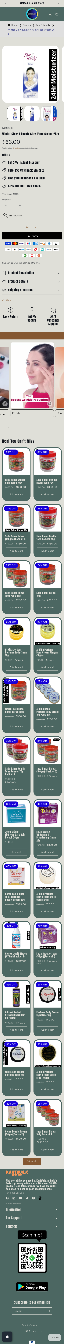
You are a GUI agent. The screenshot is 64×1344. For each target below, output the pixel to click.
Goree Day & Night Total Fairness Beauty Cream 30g (15, 897)
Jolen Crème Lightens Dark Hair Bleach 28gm (15, 834)
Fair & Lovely (43, 25)
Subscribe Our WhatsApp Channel (21, 262)
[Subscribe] (49, 1311)
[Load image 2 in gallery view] (32, 113)
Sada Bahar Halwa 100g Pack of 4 (46, 1133)
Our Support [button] (14, 1218)
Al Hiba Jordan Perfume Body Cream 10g (16, 652)
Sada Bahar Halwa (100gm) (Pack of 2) (46, 770)
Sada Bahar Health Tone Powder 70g (46, 538)
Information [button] (13, 1209)
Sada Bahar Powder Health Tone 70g (46, 481)
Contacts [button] (12, 1226)
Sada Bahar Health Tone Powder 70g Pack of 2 (15, 771)
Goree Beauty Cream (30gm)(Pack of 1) (16, 1133)
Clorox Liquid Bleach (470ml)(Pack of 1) (16, 955)
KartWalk (17, 1204)
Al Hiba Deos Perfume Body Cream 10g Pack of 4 (47, 712)
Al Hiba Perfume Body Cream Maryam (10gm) (47, 652)
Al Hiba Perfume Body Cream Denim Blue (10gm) (46, 1075)
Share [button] (9, 300)
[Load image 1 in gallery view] (15, 113)
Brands (27, 25)
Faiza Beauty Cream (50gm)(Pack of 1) (46, 955)
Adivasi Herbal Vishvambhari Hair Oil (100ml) (15, 1015)
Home (14, 25)
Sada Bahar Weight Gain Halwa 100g (15, 481)
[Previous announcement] (5, 3)
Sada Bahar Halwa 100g (46, 594)
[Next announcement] (58, 3)
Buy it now (32, 235)
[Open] (7, 1337)
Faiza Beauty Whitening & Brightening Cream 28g (46, 836)
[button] (6, 14)
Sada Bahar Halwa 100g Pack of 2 (14, 594)
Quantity (6, 199)
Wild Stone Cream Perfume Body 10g (14, 1073)
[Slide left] (3, 114)
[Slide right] (60, 114)
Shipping (16, 148)
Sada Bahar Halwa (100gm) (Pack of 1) (15, 538)
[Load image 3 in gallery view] (49, 113)
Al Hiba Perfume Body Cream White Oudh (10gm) (46, 897)
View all (32, 1161)
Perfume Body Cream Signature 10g (47, 1014)
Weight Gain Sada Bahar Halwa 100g (14, 710)
